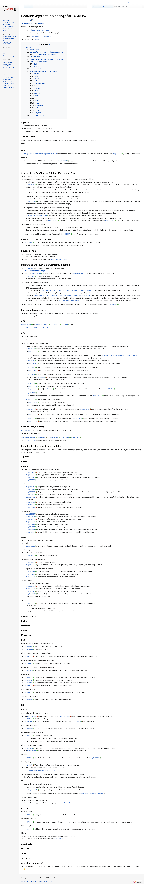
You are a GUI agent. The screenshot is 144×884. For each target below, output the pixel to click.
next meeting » (41, 23)
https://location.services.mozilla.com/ (40, 770)
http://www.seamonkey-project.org (71, 300)
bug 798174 (30, 276)
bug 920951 (28, 758)
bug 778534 (30, 577)
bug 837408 (30, 562)
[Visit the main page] (9, 8)
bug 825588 (30, 418)
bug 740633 (28, 242)
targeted (56, 325)
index (33, 23)
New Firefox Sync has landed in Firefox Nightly (118, 355)
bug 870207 (52, 221)
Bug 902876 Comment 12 (37, 216)
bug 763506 (112, 304)
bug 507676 (30, 517)
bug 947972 (28, 829)
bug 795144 (30, 393)
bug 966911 (28, 685)
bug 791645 (40, 377)
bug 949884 (30, 505)
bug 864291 (30, 527)
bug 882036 (32, 403)
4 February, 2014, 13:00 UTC (38, 30)
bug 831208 (30, 361)
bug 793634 (30, 383)
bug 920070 (28, 728)
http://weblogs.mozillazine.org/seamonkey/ (39, 154)
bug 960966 (31, 751)
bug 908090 (30, 185)
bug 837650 (30, 522)
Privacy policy (25, 881)
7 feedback (75, 437)
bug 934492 (30, 497)
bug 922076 (30, 495)
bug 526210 (32, 790)
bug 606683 (30, 586)
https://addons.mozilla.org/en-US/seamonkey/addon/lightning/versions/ (67, 290)
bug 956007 (30, 507)
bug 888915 (32, 421)
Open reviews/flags (28, 437)
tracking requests (42, 325)
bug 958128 (30, 480)
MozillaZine (57, 839)
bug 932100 (76, 721)
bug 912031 (32, 370)
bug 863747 (30, 524)
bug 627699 (30, 400)
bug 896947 (32, 414)
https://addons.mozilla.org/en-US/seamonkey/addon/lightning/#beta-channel (62, 296)
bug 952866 (30, 555)
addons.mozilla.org (78, 273)
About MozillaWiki (37, 881)
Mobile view (48, 881)
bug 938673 (30, 502)
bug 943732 (32, 352)
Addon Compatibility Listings (34, 271)
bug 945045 (28, 649)
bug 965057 (28, 646)
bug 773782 (31, 716)
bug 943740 (30, 201)
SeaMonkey (27, 20)
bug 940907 (28, 670)
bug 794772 (32, 389)
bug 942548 (28, 748)
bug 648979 (66, 234)
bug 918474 (30, 529)
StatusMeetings (37, 20)
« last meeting (25, 23)
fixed (66, 325)
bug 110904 (30, 514)
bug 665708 (30, 472)
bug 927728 (64, 716)
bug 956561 (117, 154)
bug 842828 (94, 758)
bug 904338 (30, 475)
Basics (36, 39)
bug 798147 (30, 574)
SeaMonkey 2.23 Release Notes (35, 328)
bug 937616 (28, 656)
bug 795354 (32, 386)
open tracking (26, 325)
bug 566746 (30, 367)
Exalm (100, 794)
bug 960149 (28, 719)
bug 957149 (36, 273)
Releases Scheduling (59, 259)
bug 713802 (48, 389)
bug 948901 (28, 683)
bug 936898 (28, 815)
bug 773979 (30, 591)
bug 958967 (28, 822)
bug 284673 (28, 663)
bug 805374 (30, 349)
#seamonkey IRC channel (40, 37)
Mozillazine (65, 803)
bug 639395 (30, 603)
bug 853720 (30, 489)
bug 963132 (28, 736)
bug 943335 (30, 565)
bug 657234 (30, 594)
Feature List (31, 441)
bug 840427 (30, 487)
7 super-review (53, 437)
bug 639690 (30, 589)
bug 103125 (28, 765)
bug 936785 (28, 692)
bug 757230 (30, 572)
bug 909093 (33, 363)
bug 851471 (77, 418)
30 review (41, 437)
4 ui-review (65, 437)
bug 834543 (84, 409)
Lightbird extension (88, 794)
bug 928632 (30, 532)
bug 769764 (30, 374)
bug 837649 (30, 519)
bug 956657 (28, 678)
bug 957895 (30, 477)
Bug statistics (26, 430)
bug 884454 (109, 221)
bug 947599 (28, 721)
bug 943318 (62, 161)
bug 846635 (30, 409)
